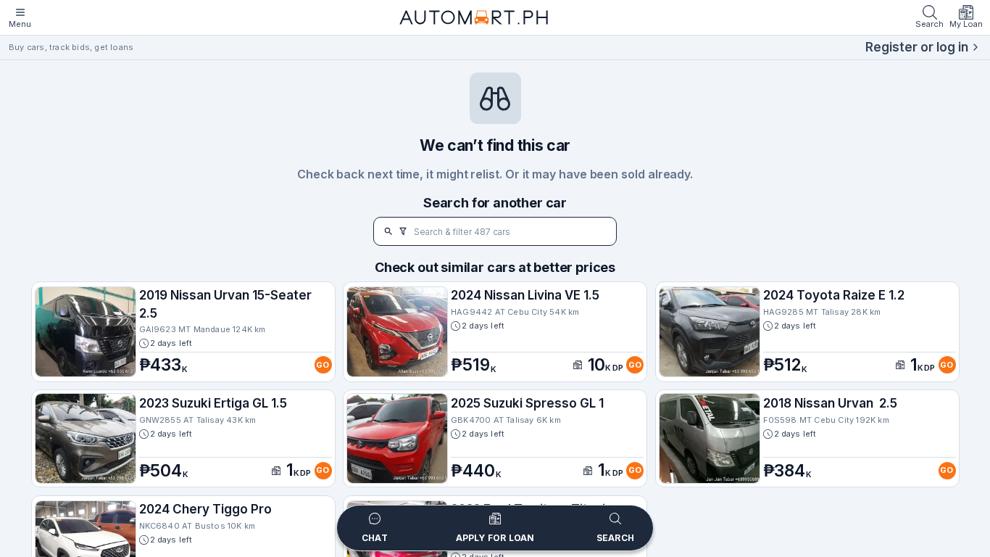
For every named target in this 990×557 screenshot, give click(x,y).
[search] (388, 231)
